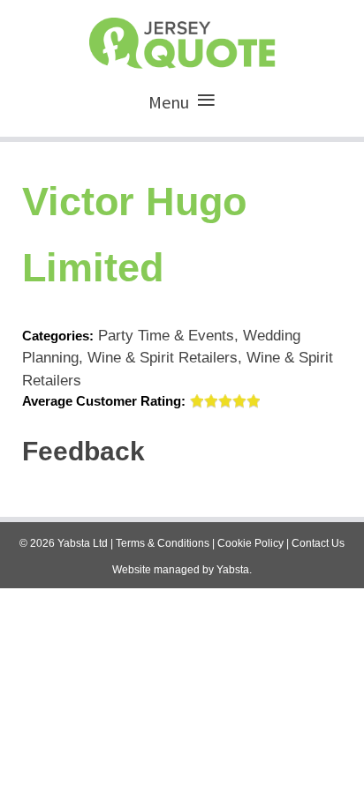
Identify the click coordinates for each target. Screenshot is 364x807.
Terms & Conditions (162, 543)
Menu (168, 102)
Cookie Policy (250, 543)
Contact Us (318, 543)
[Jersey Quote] (182, 39)
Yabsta (232, 570)
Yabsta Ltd (82, 543)
